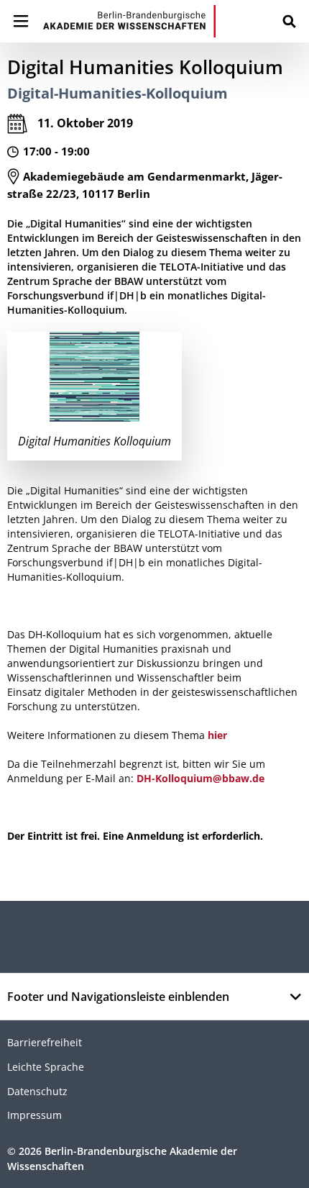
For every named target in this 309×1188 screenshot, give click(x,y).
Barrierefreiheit (44, 1042)
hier (217, 735)
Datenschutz (37, 1091)
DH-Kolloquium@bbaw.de (200, 778)
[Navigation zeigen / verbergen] (21, 21)
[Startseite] (129, 21)
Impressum (34, 1115)
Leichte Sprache (45, 1067)
